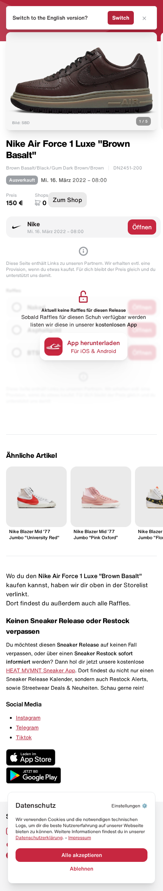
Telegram (27, 727)
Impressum (79, 837)
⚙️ (129, 805)
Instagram (28, 717)
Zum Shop (67, 200)
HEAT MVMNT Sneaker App (40, 670)
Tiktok (24, 737)
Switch (120, 17)
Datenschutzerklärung (39, 837)
